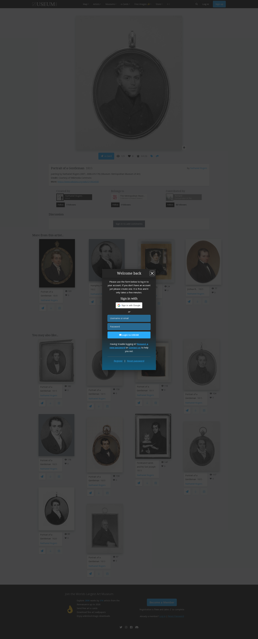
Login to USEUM (130, 335)
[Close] (152, 273)
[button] (129, 305)
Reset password (135, 360)
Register (118, 360)
